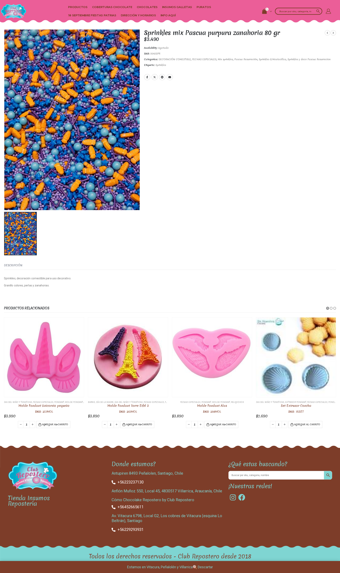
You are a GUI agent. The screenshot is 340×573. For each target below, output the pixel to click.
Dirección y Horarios (138, 15)
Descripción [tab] (13, 265)
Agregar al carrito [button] (55, 424)
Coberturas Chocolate (112, 7)
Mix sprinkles (225, 59)
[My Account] (328, 11)
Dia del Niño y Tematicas (18, 402)
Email (170, 77)
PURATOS (204, 7)
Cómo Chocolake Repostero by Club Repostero (153, 499)
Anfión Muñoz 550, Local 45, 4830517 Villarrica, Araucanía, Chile (167, 491)
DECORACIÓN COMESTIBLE (175, 59)
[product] (44, 357)
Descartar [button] (205, 567)
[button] (327, 308)
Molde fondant (74, 402)
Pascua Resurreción (245, 59)
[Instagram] (232, 497)
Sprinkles (160, 65)
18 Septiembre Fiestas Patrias (92, 15)
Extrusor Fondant (295, 402)
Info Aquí (168, 15)
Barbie (91, 402)
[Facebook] (241, 497)
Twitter (155, 77)
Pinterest (162, 77)
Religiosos (237, 402)
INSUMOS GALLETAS (177, 7)
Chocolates (147, 7)
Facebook (147, 77)
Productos (77, 7)
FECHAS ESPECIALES (204, 59)
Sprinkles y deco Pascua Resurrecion (309, 59)
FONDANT (59, 402)
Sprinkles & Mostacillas (272, 59)
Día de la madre (105, 402)
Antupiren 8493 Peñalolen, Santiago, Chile (147, 473)
